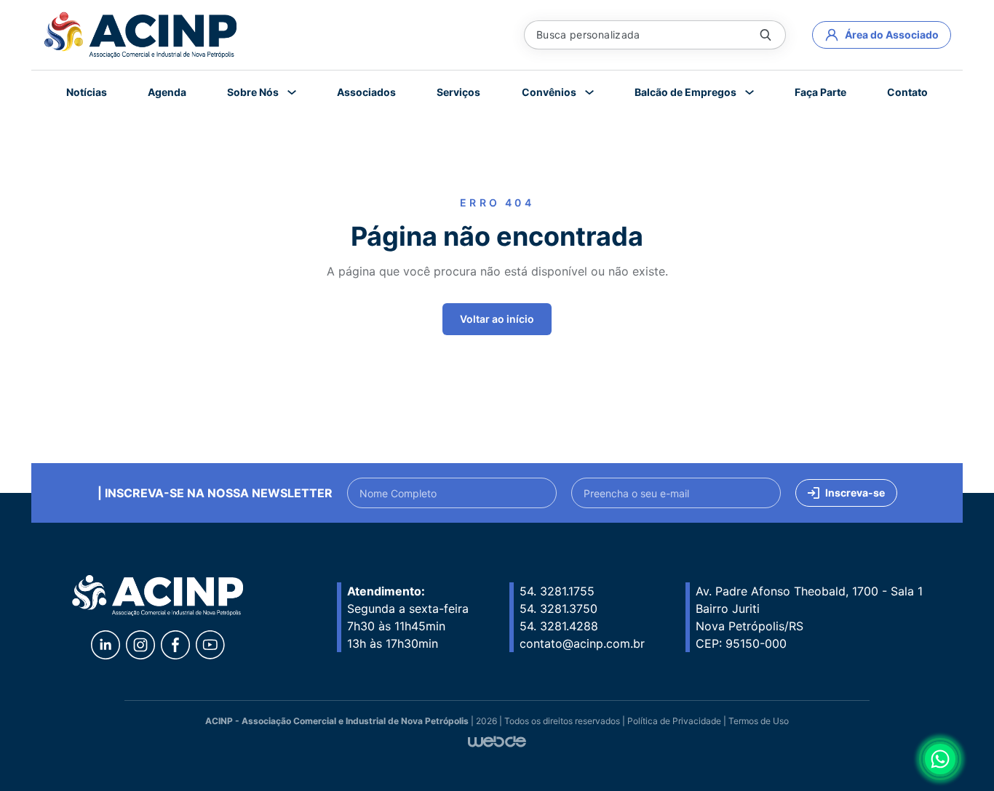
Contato (907, 92)
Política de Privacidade (674, 720)
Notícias (86, 92)
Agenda (167, 92)
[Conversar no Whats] (940, 759)
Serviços (458, 92)
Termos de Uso (758, 720)
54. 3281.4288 (559, 626)
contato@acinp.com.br (582, 643)
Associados (366, 92)
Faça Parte (820, 92)
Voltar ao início (497, 319)
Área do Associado (892, 34)
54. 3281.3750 (558, 608)
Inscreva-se (855, 492)
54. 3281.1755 (557, 591)
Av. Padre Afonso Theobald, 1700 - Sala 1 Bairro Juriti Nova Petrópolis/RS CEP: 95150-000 (809, 617)
